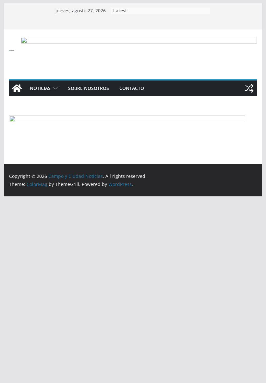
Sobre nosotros (88, 88)
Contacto (131, 88)
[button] (54, 88)
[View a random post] (249, 88)
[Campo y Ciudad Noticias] (17, 88)
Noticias (40, 88)
